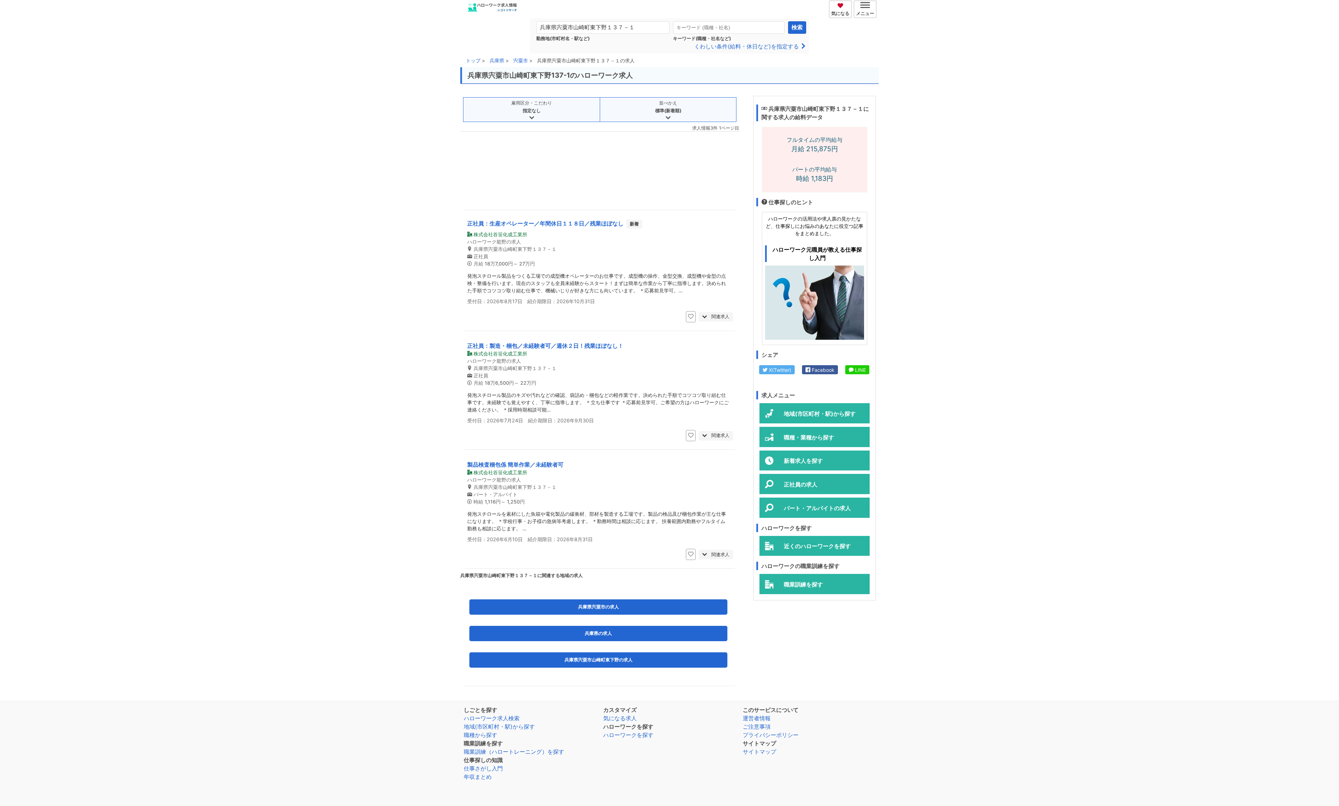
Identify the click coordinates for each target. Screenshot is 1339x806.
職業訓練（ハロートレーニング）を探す (514, 751)
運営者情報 (757, 718)
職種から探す (480, 734)
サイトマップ (759, 751)
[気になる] (841, 4)
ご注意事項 (757, 726)
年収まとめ (478, 776)
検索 (797, 27)
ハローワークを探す (628, 734)
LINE (860, 370)
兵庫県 (497, 60)
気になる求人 (620, 718)
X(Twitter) (779, 370)
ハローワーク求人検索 (492, 718)
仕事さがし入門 (483, 768)
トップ (473, 60)
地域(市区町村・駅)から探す (499, 726)
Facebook (822, 370)
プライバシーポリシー (771, 734)
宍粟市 (520, 60)
